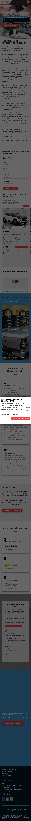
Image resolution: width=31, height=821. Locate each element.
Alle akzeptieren (16, 418)
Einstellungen (25, 418)
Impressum (17, 422)
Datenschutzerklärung (7, 422)
